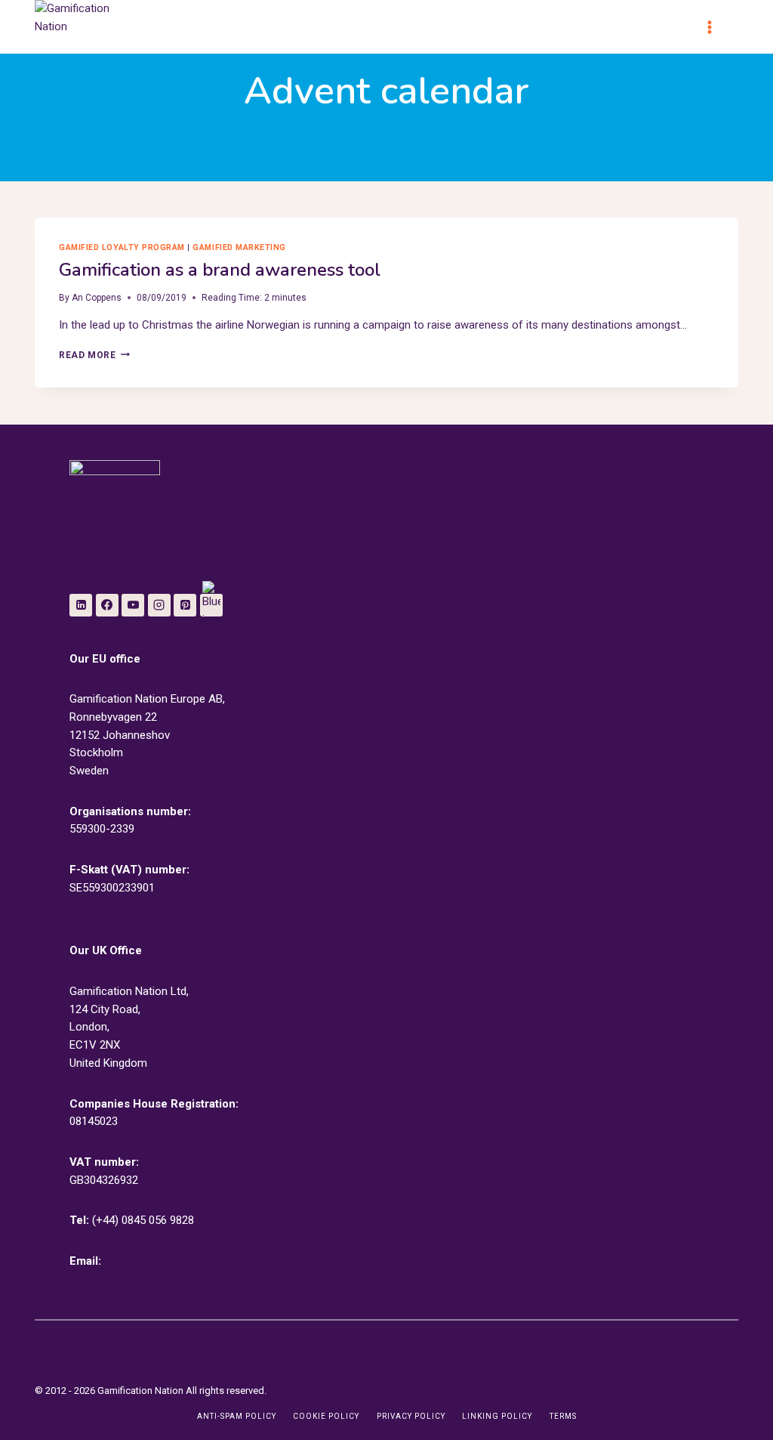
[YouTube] (133, 605)
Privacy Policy (411, 1416)
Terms (563, 1416)
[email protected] (146, 1261)
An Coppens (97, 297)
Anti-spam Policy (236, 1416)
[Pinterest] (185, 605)
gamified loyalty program (122, 247)
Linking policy (497, 1416)
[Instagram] (159, 605)
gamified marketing (238, 247)
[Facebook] (107, 605)
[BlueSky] (211, 605)
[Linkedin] (80, 605)
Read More (94, 355)
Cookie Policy (326, 1416)
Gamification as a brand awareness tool (219, 270)
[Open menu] (716, 26)
